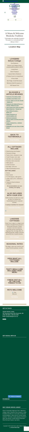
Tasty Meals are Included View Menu (14, 270)
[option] (10, 20)
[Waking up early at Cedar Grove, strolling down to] (14, 388)
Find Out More (14, 251)
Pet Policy (14, 297)
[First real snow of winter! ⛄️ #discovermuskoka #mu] (14, 350)
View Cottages (14, 237)
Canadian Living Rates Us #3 (13, 98)
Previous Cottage (14, 23)
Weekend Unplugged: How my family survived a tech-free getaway (15, 119)
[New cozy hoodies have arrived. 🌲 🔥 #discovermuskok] (14, 358)
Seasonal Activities (14, 207)
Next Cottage (14, 27)
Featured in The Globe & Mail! (13, 96)
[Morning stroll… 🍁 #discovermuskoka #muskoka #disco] (14, 377)
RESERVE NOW (15, 53)
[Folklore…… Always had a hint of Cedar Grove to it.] (14, 367)
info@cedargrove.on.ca (12, 316)
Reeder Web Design (15, 427)
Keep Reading (14, 140)
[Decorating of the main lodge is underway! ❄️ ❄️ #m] (14, 342)
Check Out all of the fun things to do (14, 281)
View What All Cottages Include (14, 260)
